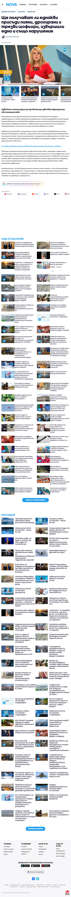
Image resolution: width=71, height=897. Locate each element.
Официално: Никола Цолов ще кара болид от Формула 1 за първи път (59, 601)
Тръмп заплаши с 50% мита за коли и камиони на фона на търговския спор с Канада (59, 675)
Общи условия (62, 884)
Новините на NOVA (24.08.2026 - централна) (23, 590)
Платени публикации (55, 886)
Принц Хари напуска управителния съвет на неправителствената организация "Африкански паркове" (25, 555)
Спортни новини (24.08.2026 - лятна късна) (57, 520)
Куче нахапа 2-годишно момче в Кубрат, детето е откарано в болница (23, 385)
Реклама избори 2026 (15, 884)
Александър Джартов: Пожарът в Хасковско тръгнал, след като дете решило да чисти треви (23, 255)
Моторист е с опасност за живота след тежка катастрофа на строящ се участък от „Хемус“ (23, 427)
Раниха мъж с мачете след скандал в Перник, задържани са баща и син (59, 438)
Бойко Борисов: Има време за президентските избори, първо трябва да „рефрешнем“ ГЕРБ (24, 459)
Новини (22, 4)
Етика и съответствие (43, 886)
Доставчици (48, 884)
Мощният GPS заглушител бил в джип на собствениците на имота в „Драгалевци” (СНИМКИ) (24, 339)
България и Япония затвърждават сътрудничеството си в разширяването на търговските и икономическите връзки (22, 352)
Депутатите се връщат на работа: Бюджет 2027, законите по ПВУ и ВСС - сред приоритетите (59, 407)
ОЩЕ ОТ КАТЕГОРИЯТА (35, 500)
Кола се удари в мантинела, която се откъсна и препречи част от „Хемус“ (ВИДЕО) (24, 329)
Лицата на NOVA (26, 849)
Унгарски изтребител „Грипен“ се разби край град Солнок (59, 774)
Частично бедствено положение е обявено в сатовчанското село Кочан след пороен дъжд (59, 245)
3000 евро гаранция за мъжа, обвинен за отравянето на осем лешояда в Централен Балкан (57, 428)
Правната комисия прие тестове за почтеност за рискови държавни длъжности (59, 364)
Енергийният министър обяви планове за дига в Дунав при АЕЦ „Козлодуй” (23, 277)
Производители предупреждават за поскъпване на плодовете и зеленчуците (59, 459)
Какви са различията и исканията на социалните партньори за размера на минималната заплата (23, 469)
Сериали (41, 851)
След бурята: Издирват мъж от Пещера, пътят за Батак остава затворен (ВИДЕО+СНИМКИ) (24, 297)
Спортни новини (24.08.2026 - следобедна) (22, 713)
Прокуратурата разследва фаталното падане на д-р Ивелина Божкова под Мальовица (24, 407)
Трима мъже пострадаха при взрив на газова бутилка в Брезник (24, 438)
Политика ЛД (22, 886)
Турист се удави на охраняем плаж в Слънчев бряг (23, 478)
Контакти (55, 884)
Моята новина (8, 851)
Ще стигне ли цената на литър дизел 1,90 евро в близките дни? (58, 489)
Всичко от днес (9, 849)
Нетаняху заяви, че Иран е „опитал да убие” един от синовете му (23, 541)
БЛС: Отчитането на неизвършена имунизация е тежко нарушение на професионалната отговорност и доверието (23, 375)
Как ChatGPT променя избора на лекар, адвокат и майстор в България (24, 723)
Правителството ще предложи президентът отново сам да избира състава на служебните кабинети (58, 340)
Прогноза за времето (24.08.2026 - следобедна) (58, 316)
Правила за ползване (31, 886)
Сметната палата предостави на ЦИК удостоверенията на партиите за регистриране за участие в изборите (59, 480)
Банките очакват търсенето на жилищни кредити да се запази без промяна (58, 397)
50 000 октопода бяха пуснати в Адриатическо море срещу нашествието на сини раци (58, 542)
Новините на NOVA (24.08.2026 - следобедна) (57, 713)
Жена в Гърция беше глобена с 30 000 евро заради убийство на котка (58, 567)
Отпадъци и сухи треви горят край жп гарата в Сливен (58, 306)
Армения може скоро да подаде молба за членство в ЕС (58, 590)
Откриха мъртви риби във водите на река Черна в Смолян (59, 287)
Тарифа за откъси (40, 884)
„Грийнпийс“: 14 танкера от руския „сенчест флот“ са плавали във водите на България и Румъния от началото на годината (23, 266)
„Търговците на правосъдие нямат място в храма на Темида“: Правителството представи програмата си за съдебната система (59, 351)
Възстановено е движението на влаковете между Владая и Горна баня (59, 468)
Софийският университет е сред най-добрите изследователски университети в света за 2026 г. (24, 318)
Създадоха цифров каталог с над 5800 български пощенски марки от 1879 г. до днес (59, 449)
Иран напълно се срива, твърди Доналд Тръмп (25, 731)
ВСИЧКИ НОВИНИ (35, 829)
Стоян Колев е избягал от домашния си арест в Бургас (60, 253)
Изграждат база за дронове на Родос (57, 551)
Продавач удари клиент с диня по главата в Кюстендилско (23, 396)
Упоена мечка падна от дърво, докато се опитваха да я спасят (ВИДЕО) (59, 531)
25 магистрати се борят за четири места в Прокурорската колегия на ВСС (24, 307)
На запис (44, 4)
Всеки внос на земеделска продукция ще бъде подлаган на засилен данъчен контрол (24, 244)
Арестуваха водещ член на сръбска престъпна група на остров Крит (23, 663)
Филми (41, 854)
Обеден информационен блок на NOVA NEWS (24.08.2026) (58, 787)
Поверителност (14, 886)
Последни (7, 846)
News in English (60, 856)
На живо (53, 4)
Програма (33, 4)
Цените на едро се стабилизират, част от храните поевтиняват (22, 416)
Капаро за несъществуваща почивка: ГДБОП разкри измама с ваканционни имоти (59, 297)
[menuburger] (2, 4)
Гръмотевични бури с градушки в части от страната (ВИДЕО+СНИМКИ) (59, 328)
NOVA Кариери (60, 853)
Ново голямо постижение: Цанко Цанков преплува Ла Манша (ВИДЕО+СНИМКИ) (23, 489)
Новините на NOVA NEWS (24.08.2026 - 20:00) (57, 578)
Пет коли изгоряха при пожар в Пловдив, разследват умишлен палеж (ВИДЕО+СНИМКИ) (59, 417)
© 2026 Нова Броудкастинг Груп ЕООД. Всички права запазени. (15, 892)
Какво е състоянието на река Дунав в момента (58, 372)
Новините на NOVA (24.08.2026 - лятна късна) (23, 530)
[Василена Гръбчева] (3, 36)
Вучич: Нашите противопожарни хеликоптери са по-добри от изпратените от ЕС (23, 650)
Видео (6, 854)
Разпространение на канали (27, 884)
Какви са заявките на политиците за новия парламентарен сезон (22, 448)
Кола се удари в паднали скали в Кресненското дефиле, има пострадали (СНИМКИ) (23, 287)
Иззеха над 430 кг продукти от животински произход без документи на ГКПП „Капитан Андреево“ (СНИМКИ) (59, 387)
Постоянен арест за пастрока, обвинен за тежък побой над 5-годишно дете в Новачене (24, 364)
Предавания (42, 849)
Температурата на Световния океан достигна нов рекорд (24, 520)
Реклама (7, 884)
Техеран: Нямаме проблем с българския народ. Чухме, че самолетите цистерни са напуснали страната (25, 815)
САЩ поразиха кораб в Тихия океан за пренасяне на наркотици (59, 723)
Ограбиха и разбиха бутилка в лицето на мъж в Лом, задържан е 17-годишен (60, 277)
